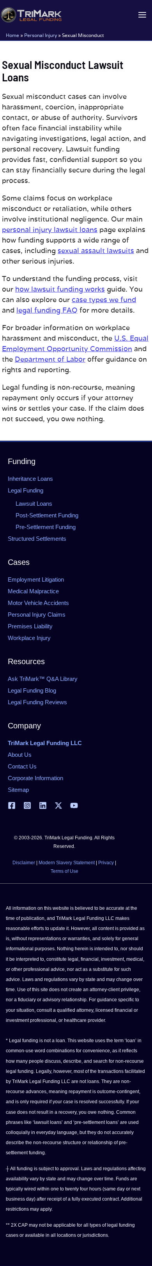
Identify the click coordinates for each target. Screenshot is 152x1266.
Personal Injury (40, 35)
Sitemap (18, 789)
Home (12, 35)
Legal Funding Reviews (37, 702)
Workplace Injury (29, 638)
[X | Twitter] (58, 805)
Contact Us (22, 766)
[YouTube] (74, 805)
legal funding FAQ (47, 310)
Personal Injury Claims (36, 614)
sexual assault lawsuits (96, 250)
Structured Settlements (37, 538)
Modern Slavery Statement (67, 862)
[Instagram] (27, 805)
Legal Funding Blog (32, 690)
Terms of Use (64, 871)
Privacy (106, 862)
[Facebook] (12, 805)
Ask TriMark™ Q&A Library (43, 678)
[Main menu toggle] (142, 15)
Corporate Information (35, 778)
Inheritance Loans (30, 478)
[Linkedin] (43, 805)
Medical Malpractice (33, 591)
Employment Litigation (36, 579)
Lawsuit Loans (34, 503)
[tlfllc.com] (31, 15)
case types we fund (104, 299)
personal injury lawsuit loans (49, 229)
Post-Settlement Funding (47, 515)
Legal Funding (25, 490)
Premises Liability (30, 626)
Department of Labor (50, 359)
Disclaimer (23, 862)
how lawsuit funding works (60, 289)
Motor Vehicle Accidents (38, 603)
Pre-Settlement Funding (46, 527)
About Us (20, 754)
